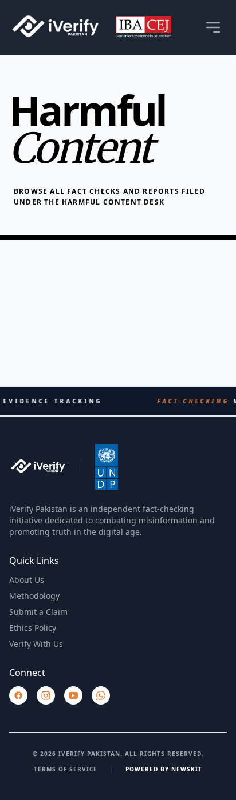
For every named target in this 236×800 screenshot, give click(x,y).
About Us (26, 579)
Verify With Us (36, 643)
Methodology (34, 595)
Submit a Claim (38, 611)
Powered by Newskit (163, 769)
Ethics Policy (32, 627)
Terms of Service (65, 769)
